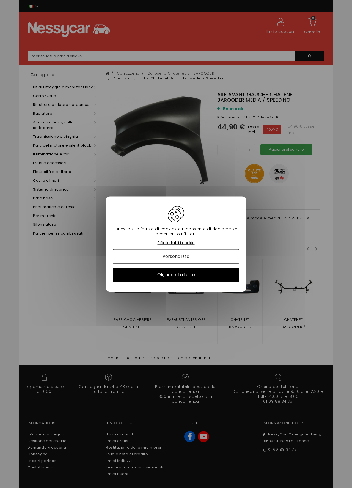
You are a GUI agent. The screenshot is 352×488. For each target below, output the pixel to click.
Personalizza (176, 256)
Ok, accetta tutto (176, 275)
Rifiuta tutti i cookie (176, 243)
